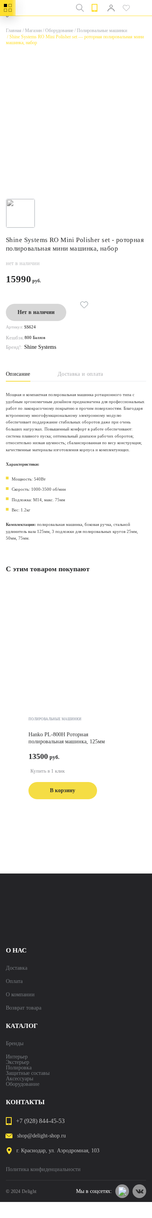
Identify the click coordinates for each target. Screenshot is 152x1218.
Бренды (14, 1043)
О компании (20, 994)
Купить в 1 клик (47, 771)
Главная (13, 30)
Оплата (14, 981)
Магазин (31, 30)
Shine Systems (40, 347)
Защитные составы (27, 1073)
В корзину (62, 790)
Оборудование (57, 30)
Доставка (16, 968)
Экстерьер (17, 1062)
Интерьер (17, 1057)
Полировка (19, 1068)
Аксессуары (19, 1079)
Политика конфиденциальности (43, 1169)
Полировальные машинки (100, 30)
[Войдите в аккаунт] (111, 8)
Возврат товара (23, 1008)
